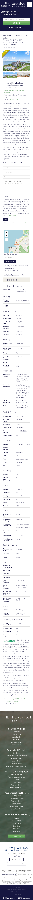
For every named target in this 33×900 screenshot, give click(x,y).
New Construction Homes (16, 777)
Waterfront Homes (16, 785)
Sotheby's (16, 887)
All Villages (16, 739)
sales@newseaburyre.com (8, 874)
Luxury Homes (16, 761)
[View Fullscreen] (6, 239)
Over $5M (16, 831)
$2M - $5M (16, 829)
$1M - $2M (16, 826)
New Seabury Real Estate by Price (16, 816)
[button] (16, 23)
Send (5, 219)
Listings (12, 699)
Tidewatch (16, 731)
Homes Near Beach (16, 809)
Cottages (16, 779)
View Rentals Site (16, 859)
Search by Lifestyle (16, 750)
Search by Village (16, 728)
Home (6, 699)
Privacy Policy (11, 215)
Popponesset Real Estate (16, 792)
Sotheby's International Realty (16, 889)
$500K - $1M (16, 823)
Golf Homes (16, 753)
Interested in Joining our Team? (16, 864)
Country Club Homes (16, 758)
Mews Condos (16, 737)
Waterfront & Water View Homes (16, 756)
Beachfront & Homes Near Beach (16, 766)
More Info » (8, 92)
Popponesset (16, 745)
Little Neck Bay (16, 734)
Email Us (4, 12)
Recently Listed (16, 796)
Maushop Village (16, 742)
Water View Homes (16, 787)
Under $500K (16, 821)
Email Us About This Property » (14, 90)
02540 (16, 701)
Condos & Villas (16, 774)
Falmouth (9, 701)
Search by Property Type (17, 771)
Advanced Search (17, 27)
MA (17, 699)
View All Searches (17, 836)
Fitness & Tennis (16, 763)
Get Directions (10, 261)
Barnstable (24, 699)
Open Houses (16, 782)
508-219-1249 (12, 11)
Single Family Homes (17, 798)
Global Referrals (16, 892)
